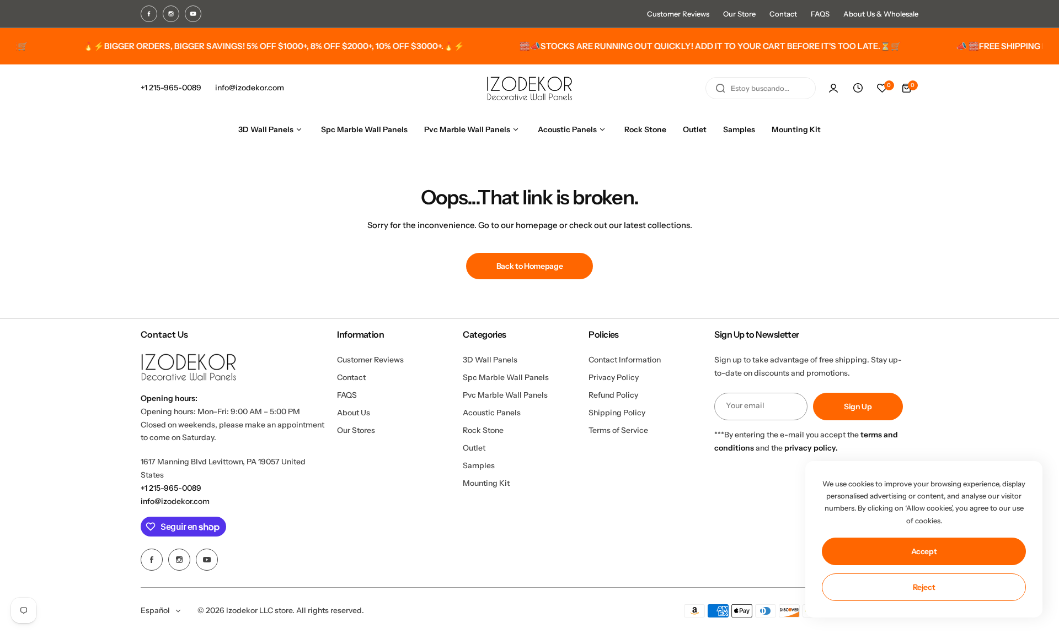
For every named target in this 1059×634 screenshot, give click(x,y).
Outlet (474, 448)
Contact (783, 13)
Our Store (739, 13)
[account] (833, 88)
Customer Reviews (678, 13)
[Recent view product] (858, 88)
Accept (924, 551)
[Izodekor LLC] (529, 88)
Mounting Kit (486, 483)
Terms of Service (618, 430)
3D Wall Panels (490, 360)
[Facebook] (149, 14)
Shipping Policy (617, 413)
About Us (353, 413)
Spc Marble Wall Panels (506, 377)
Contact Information (625, 360)
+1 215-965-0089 (171, 488)
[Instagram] (171, 14)
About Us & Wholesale (880, 13)
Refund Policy (613, 395)
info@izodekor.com (175, 501)
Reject (924, 587)
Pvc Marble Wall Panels (505, 395)
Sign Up (858, 406)
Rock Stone (483, 430)
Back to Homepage (529, 266)
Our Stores (356, 430)
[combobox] (760, 88)
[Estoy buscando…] (720, 88)
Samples (479, 465)
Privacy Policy (614, 377)
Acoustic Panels (492, 413)
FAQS (820, 13)
